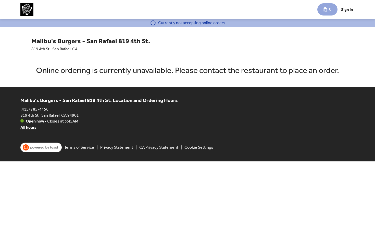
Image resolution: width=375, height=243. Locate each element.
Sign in (347, 9)
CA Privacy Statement (158, 147)
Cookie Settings (198, 147)
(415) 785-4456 (34, 109)
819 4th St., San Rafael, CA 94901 (49, 115)
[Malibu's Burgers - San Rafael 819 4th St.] (26, 9)
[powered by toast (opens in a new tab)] (41, 147)
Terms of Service (79, 147)
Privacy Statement (116, 147)
